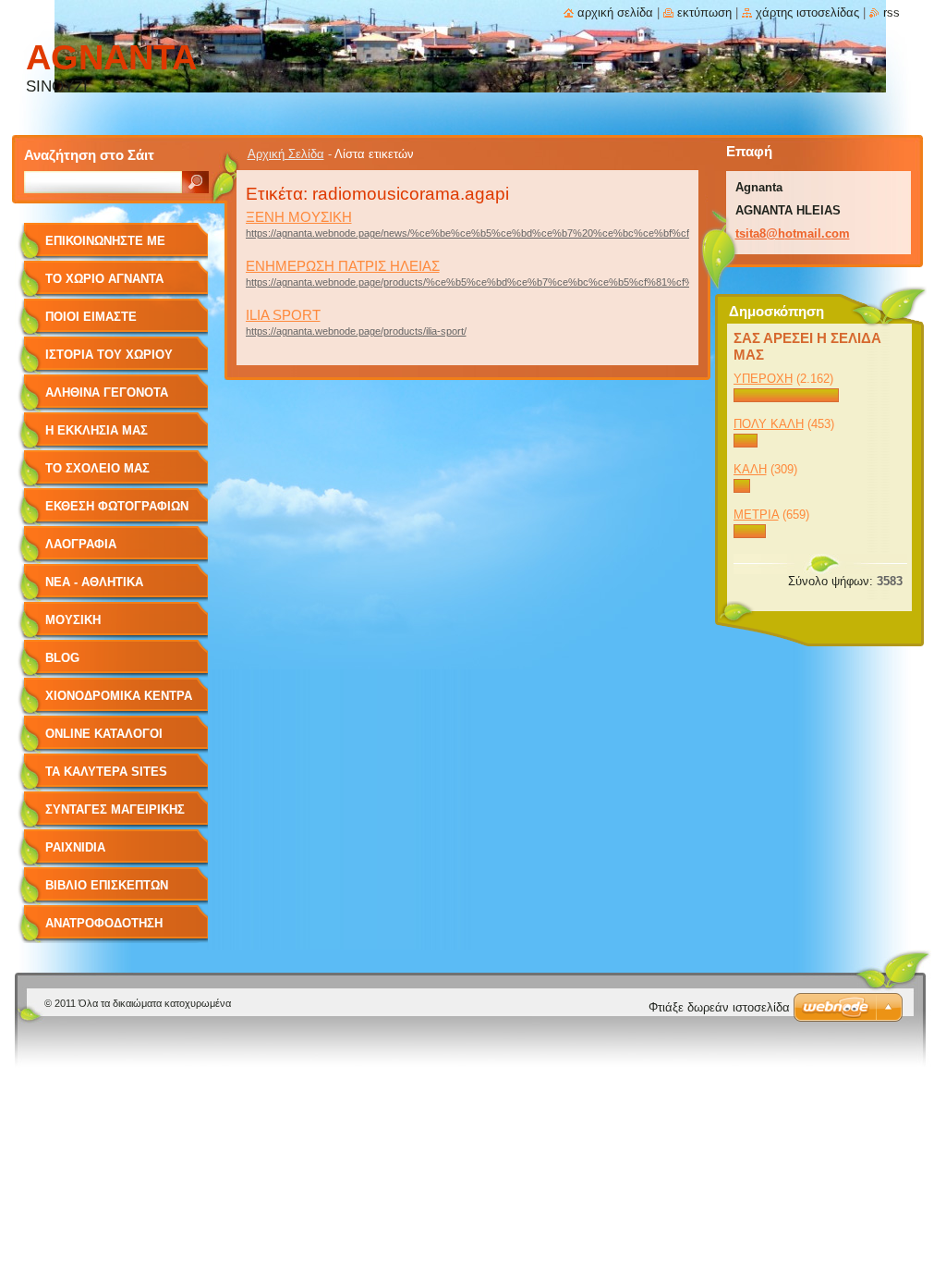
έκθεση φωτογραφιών (116, 506)
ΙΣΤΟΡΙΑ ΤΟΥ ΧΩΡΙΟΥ (109, 355)
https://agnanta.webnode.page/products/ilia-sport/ (356, 331)
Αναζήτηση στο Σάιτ (89, 155)
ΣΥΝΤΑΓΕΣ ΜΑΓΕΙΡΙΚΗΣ (115, 809)
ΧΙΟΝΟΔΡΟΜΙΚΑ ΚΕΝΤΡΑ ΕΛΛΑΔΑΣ (118, 702)
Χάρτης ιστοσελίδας (807, 12)
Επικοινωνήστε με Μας (105, 247)
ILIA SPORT (283, 315)
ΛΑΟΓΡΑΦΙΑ (80, 544)
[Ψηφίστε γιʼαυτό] (787, 398)
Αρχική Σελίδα (286, 154)
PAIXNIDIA (75, 847)
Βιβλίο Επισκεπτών (106, 885)
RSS (891, 12)
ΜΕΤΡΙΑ (756, 514)
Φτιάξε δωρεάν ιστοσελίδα (719, 1007)
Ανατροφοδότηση (104, 923)
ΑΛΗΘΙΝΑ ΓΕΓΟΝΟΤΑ (106, 392)
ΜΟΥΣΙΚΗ (73, 620)
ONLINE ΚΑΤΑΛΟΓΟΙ (104, 734)
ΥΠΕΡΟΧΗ (763, 379)
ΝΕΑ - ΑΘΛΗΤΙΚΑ (94, 582)
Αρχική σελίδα (615, 12)
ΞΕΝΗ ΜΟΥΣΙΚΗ (299, 217)
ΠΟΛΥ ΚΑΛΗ (769, 424)
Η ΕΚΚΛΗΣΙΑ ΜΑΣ (96, 430)
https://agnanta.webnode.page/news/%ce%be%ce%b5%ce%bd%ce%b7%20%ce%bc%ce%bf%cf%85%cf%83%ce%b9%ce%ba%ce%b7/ (559, 233)
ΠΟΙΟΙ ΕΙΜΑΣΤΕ (91, 317)
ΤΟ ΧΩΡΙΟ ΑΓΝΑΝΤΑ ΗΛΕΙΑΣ (104, 285)
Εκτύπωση (704, 12)
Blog (62, 658)
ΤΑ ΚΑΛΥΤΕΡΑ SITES (106, 772)
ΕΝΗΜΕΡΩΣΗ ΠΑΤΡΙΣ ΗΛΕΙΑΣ (343, 266)
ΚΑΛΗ (750, 469)
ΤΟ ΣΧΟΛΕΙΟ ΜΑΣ (97, 468)
